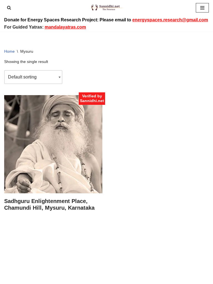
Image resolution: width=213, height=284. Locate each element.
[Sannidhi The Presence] (106, 7)
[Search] (9, 8)
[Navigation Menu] (202, 7)
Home (9, 51)
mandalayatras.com (65, 27)
